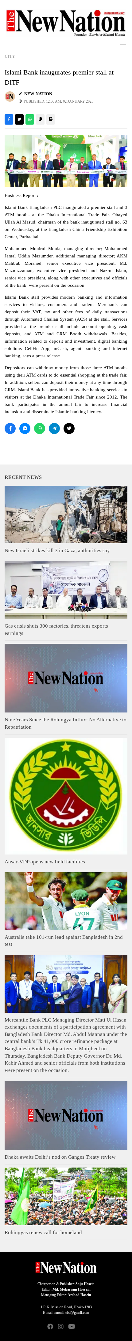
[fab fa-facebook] (50, 1327)
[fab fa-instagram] (61, 1327)
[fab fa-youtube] (71, 1327)
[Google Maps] (82, 1327)
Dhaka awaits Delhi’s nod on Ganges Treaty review (60, 1157)
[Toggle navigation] (123, 43)
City (10, 56)
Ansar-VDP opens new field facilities (45, 862)
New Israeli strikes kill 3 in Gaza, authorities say (57, 550)
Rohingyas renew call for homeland (43, 1232)
